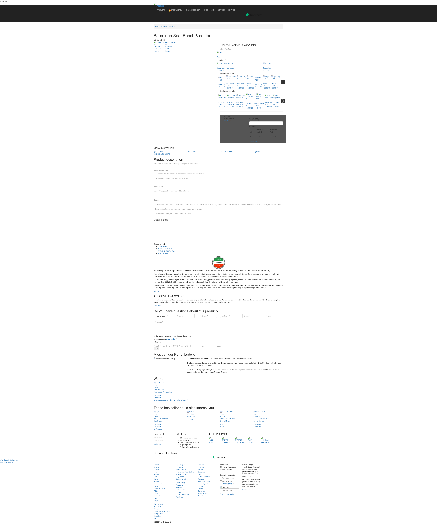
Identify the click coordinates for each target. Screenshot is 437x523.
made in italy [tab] (162, 246)
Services (201, 465)
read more (157, 444)
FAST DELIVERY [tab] (163, 253)
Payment (256, 152)
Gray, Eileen (180, 477)
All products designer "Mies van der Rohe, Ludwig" (171, 400)
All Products (158, 429)
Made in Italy (180, 490)
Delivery (201, 467)
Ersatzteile (157, 496)
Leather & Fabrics (204, 477)
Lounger (172, 26)
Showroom (201, 479)
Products (164, 26)
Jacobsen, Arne (181, 474)
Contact (200, 489)
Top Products (158, 504)
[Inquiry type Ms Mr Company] (161, 316)
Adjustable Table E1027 (162, 511)
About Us (201, 496)
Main (157, 26)
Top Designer (180, 465)
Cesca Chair (157, 516)
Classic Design (180, 483)
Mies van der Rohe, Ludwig (185, 472)
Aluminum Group (159, 484)
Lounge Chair (158, 514)
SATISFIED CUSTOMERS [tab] (166, 251)
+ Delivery (227, 121)
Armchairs (157, 467)
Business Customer (204, 481)
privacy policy (171, 339)
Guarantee (201, 472)
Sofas (156, 472)
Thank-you (179, 497)
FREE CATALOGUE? (226, 152)
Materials (179, 487)
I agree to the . (166, 339)
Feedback (179, 492)
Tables (156, 491)
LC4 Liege (157, 509)
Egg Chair (157, 518)
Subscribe (201, 491)
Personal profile (203, 484)
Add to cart (253, 142)
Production (179, 485)
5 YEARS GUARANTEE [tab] (165, 249)
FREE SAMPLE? (192, 152)
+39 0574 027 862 (6, 462)
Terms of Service (211, 346)
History (200, 486)
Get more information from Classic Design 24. (173, 336)
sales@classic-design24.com (9, 460)
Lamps (156, 493)
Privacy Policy (196, 346)
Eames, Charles (181, 470)
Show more (157, 306)
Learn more (157, 291)
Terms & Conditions (182, 495)
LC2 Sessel (157, 506)
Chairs (156, 479)
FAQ (199, 474)
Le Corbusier (180, 467)
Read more (246, 490)
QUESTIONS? (158, 152)
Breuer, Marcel (181, 479)
